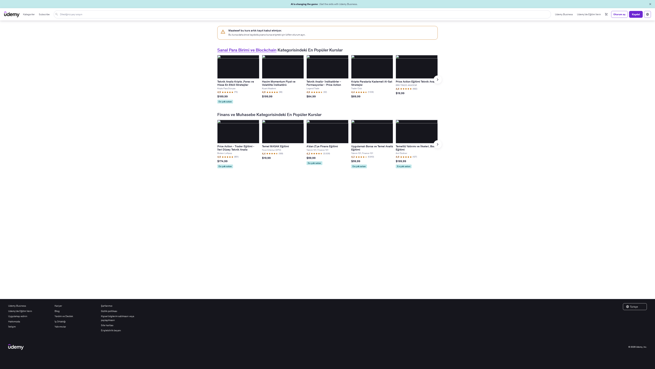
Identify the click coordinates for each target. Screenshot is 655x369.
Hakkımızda (14, 321)
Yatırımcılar (60, 326)
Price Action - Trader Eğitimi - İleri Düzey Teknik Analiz (235, 148)
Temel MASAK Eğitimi (275, 146)
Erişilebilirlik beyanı (111, 330)
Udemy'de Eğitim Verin (20, 311)
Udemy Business (17, 305)
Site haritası (107, 325)
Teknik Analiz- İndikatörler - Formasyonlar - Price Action (324, 83)
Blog (57, 311)
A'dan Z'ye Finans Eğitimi (322, 146)
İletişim (12, 326)
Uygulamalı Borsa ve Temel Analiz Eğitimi (372, 148)
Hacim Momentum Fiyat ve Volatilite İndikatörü (278, 83)
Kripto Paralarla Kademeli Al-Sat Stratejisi (371, 83)
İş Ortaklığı (60, 321)
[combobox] (303, 14)
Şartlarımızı (106, 305)
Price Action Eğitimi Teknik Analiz (416, 81)
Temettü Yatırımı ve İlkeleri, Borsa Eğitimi (417, 148)
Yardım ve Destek (64, 316)
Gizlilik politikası (109, 311)
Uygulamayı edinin (17, 316)
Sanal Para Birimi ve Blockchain (246, 50)
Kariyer (58, 305)
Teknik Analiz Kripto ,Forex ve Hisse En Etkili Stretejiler (235, 83)
